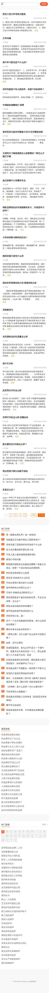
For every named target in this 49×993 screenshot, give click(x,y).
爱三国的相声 (7, 915)
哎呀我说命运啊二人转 (11, 848)
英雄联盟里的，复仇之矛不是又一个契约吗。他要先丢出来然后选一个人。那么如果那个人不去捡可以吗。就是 (26, 651)
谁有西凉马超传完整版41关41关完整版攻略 (23, 132)
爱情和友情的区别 (9, 883)
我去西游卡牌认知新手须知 (15, 471)
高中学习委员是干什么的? (15, 62)
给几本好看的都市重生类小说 (19, 549)
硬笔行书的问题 (13, 559)
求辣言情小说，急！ (15, 616)
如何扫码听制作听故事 (11, 810)
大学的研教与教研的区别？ (15, 237)
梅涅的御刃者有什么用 (13, 256)
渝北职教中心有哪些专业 (14, 180)
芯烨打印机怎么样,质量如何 (15, 417)
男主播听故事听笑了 (10, 766)
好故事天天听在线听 (10, 790)
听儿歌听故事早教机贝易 (12, 774)
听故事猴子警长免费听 (11, 742)
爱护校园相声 (7, 963)
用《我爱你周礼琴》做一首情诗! (21, 535)
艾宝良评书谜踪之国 (10, 903)
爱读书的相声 (7, 927)
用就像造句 (8, 310)
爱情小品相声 (7, 919)
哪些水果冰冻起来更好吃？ (18, 629)
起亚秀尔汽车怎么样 (12, 390)
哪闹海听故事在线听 (10, 754)
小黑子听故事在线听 (10, 778)
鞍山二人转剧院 (8, 899)
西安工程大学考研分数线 (14, 14)
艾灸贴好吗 (6, 923)
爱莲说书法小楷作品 (10, 856)
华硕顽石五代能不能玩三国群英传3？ (23, 540)
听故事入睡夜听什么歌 (11, 758)
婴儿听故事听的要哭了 (11, 802)
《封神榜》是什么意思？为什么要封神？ (25, 687)
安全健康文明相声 (9, 939)
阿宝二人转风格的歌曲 (11, 860)
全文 (36, 30)
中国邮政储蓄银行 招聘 (13, 105)
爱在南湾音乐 (7, 864)
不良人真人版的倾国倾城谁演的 (20, 554)
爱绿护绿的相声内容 (10, 907)
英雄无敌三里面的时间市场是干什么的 (24, 544)
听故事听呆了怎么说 (10, 738)
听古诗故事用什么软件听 (12, 806)
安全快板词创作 (8, 955)
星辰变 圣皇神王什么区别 (18, 578)
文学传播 (7, 38)
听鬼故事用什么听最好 (11, 782)
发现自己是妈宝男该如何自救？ (20, 673)
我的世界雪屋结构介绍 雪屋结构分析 (20, 283)
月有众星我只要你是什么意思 (19, 583)
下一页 (41, 515)
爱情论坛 (5, 947)
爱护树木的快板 (8, 879)
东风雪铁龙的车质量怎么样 (15, 337)
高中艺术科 (8, 363)
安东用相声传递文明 (10, 887)
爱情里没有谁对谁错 (10, 891)
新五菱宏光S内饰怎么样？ (15, 444)
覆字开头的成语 (13, 705)
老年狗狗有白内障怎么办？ (18, 588)
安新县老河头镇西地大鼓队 (13, 943)
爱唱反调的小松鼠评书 (11, 935)
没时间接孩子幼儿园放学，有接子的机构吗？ (23, 89)
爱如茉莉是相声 (8, 931)
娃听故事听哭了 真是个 (12, 750)
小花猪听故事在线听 (10, 786)
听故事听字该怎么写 (10, 762)
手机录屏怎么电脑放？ (16, 691)
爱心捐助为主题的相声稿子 (13, 911)
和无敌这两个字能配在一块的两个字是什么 (26, 668)
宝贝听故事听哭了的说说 (12, 770)
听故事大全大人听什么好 (12, 746)
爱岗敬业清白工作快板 (11, 875)
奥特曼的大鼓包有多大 (11, 871)
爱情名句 (5, 895)
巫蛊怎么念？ (9, 489)
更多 (44, 824)
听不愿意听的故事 (9, 798)
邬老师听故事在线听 (10, 735)
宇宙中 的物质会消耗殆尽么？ (20, 592)
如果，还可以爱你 (14, 643)
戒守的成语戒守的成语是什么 (19, 611)
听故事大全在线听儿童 (11, 794)
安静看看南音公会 (9, 852)
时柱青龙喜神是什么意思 (17, 573)
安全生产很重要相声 (10, 959)
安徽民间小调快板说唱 (11, 868)
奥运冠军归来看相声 (10, 951)
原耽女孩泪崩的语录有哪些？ (19, 606)
